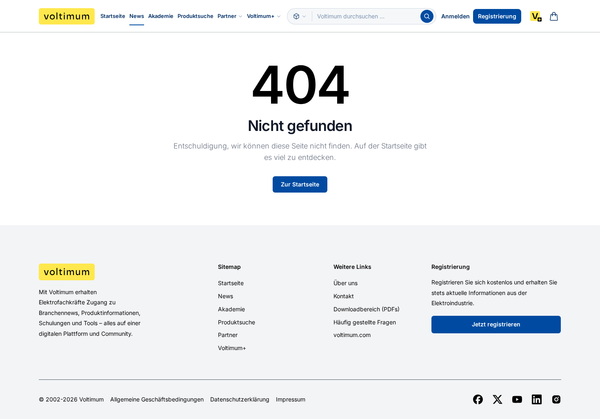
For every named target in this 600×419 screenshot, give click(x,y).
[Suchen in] (299, 16)
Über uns (345, 282)
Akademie (160, 16)
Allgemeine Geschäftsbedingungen (157, 399)
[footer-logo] (100, 272)
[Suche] (426, 16)
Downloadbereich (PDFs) (366, 309)
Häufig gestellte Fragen (364, 322)
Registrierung (497, 16)
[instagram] (556, 399)
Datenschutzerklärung (239, 399)
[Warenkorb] (554, 16)
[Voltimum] (67, 16)
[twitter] (497, 399)
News (136, 16)
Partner (227, 16)
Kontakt (343, 296)
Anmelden (455, 16)
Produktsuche (195, 16)
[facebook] (478, 399)
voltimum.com (352, 334)
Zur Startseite (300, 184)
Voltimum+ (261, 16)
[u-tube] (517, 399)
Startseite (112, 16)
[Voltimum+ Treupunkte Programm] (536, 16)
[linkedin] (537, 399)
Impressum (290, 399)
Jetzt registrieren (496, 324)
